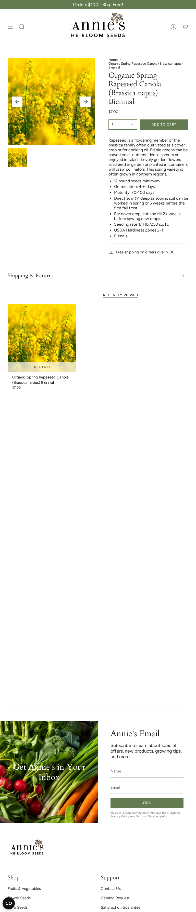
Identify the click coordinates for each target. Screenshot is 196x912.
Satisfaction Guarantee (120, 907)
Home (113, 60)
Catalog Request (115, 898)
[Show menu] (10, 27)
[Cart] (185, 27)
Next (85, 102)
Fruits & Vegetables (24, 888)
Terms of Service (147, 816)
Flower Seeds (19, 898)
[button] (22, 27)
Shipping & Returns (31, 275)
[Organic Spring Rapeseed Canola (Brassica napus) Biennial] (42, 338)
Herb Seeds (18, 907)
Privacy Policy (120, 816)
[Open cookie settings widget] (9, 903)
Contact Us (111, 888)
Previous (17, 102)
